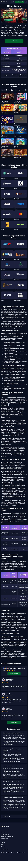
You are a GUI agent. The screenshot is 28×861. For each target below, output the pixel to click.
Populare (3, 90)
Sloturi (22, 90)
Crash (16, 90)
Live (10, 90)
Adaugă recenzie (14, 673)
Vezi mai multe (14, 722)
